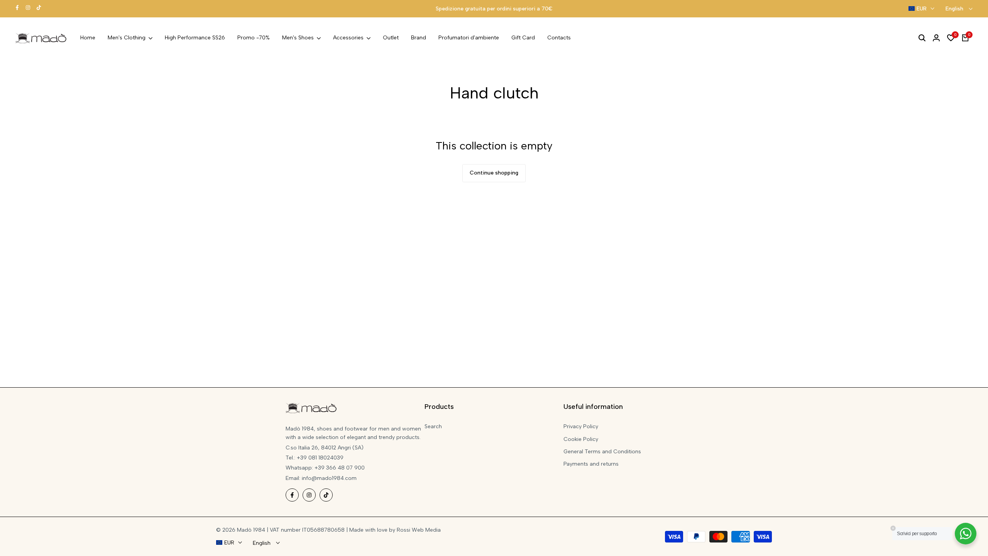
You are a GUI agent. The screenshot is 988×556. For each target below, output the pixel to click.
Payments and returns (591, 464)
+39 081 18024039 (320, 457)
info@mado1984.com (329, 478)
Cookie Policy (580, 439)
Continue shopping (494, 173)
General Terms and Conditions (602, 451)
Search (433, 426)
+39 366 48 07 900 (340, 467)
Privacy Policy (580, 426)
